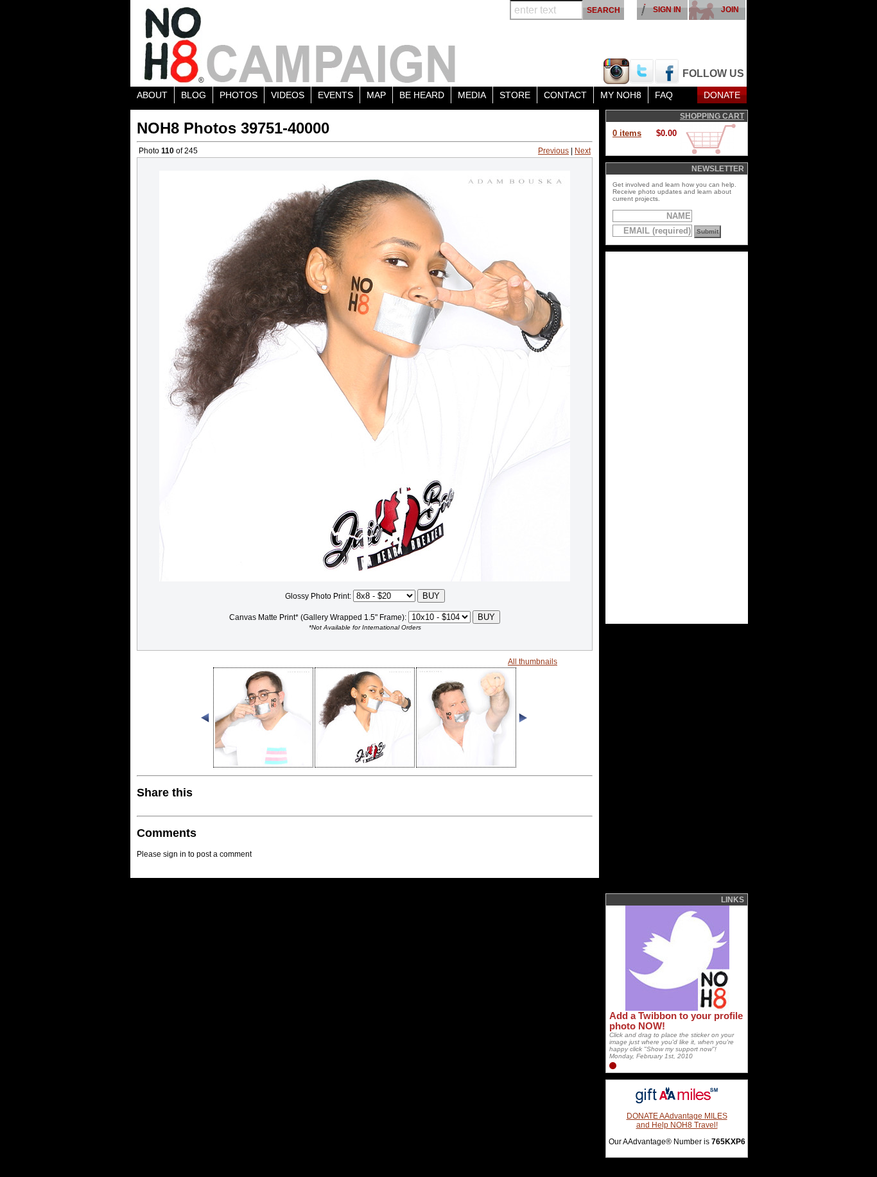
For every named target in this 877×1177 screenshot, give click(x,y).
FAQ (664, 95)
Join (730, 9)
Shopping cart (712, 116)
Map (376, 95)
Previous (553, 150)
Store (514, 95)
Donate (722, 95)
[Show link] (676, 1008)
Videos (287, 95)
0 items (626, 133)
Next (583, 150)
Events (335, 95)
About (152, 95)
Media (472, 95)
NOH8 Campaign (300, 43)
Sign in (667, 9)
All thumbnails (532, 661)
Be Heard (421, 95)
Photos (238, 95)
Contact (565, 95)
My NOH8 (620, 95)
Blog (193, 95)
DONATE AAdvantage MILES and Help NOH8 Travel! (677, 1121)
